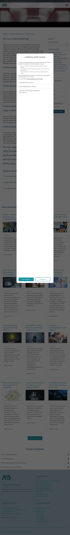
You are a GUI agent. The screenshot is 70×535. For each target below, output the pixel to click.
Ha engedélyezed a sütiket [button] (26, 82)
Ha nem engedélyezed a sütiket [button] (27, 86)
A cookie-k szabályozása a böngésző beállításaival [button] (29, 91)
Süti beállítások (43, 279)
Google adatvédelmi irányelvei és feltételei (35, 79)
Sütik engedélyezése (26, 279)
